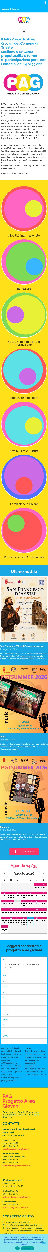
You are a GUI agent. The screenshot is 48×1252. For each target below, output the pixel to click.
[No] (44, 1243)
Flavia (3, 736)
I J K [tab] (4, 1003)
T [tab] (3, 1030)
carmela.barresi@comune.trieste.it (15, 1149)
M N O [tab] (5, 1014)
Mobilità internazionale (24, 235)
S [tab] (3, 1025)
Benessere (24, 288)
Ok (17, 1248)
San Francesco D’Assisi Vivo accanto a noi (21, 646)
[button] (24, 31)
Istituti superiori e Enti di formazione (24, 343)
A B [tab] (4, 975)
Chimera (4, 827)
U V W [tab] (5, 1036)
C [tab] (3, 980)
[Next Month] (43, 873)
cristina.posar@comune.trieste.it (15, 1208)
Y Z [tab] (4, 1041)
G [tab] (3, 991)
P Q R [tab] (5, 1019)
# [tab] (3, 959)
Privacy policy (27, 1248)
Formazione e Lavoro (24, 504)
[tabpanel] (24, 967)
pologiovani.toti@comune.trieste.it (16, 1166)
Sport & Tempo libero (24, 397)
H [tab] (3, 997)
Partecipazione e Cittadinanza (24, 557)
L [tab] (3, 1008)
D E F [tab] (5, 986)
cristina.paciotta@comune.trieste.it (16, 1197)
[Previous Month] (4, 873)
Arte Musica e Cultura (24, 451)
